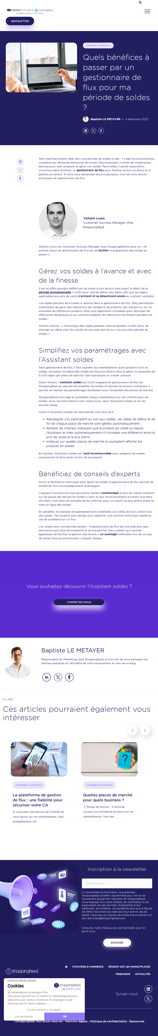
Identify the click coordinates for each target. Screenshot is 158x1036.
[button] (147, 11)
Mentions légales (76, 1021)
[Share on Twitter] (93, 131)
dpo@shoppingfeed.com (110, 918)
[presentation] (132, 730)
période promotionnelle (55, 292)
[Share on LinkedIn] (86, 131)
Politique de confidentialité (118, 928)
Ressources (136, 1021)
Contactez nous (79, 602)
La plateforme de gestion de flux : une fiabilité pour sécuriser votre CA (37, 800)
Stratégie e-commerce (98, 45)
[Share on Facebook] (101, 131)
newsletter (20, 21)
